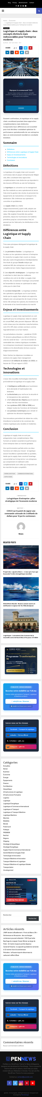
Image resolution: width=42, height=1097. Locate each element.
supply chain (8, 476)
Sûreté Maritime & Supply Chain (14, 853)
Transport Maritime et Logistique (14, 861)
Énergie (5, 777)
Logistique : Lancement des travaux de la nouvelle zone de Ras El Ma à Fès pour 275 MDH (20, 636)
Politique (6, 829)
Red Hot (6, 835)
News (6, 43)
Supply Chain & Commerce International (16, 850)
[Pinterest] (26, 1083)
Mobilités (6, 821)
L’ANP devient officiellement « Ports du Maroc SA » (20, 932)
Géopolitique (7, 789)
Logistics (6, 798)
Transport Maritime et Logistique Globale (17, 864)
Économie (6, 28)
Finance (6, 783)
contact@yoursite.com (25, 1077)
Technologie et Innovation (12, 856)
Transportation (8, 867)
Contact (31, 2)
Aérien (5, 769)
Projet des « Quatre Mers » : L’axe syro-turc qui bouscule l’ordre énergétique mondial (20, 573)
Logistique (6, 801)
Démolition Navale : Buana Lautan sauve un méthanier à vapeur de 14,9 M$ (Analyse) (19, 604)
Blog (9, 2)
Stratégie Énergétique (10, 847)
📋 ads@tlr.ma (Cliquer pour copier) (21, 706)
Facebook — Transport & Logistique (20, 729)
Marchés (6, 818)
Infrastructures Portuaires (12, 795)
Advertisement (23, 2)
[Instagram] (21, 1083)
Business (6, 772)
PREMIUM (6, 832)
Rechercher (7, 915)
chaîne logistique (9, 473)
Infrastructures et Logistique (13, 792)
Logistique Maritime (10, 815)
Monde (5, 824)
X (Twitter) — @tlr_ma (15, 741)
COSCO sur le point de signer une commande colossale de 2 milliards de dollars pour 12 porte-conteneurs (21, 513)
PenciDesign (25, 1095)
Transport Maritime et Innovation (14, 858)
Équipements (7, 780)
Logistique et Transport (11, 809)
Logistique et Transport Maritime (14, 812)
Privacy (14, 2)
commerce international (25, 473)
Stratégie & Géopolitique (11, 844)
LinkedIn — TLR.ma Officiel (17, 735)
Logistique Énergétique (11, 803)
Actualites (6, 766)
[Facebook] (9, 1083)
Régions (6, 838)
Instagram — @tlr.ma (15, 747)
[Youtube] (32, 1083)
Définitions (10, 149)
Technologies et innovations (17, 157)
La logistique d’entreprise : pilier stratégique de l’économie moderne (21, 500)
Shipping (6, 841)
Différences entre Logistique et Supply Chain (22, 152)
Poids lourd (7, 827)
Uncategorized (8, 870)
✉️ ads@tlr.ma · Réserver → (21, 701)
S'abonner (21, 108)
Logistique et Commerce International (16, 806)
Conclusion (11, 160)
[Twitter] (15, 1083)
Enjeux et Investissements (16, 155)
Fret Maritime (7, 786)
